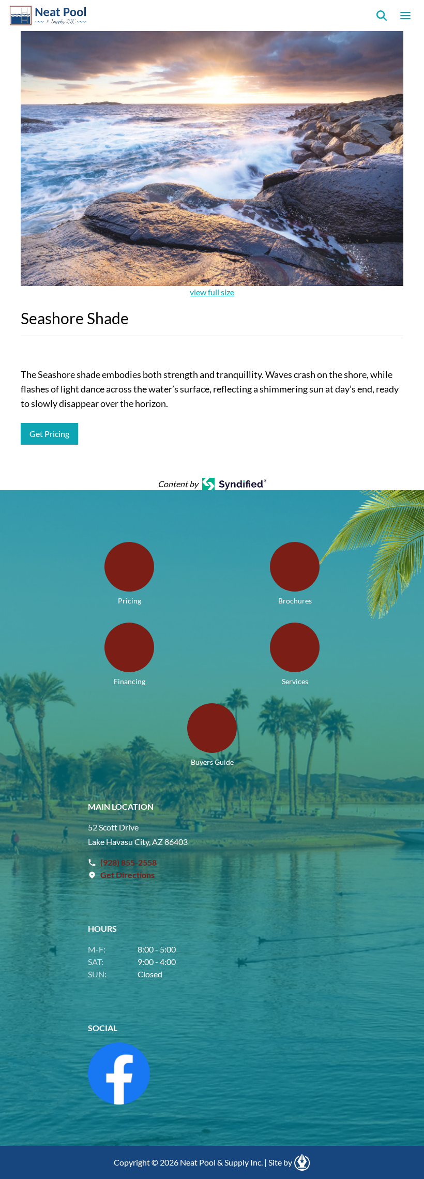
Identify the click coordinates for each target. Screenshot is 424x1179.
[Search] (381, 15)
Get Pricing (49, 434)
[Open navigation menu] (405, 15)
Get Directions (127, 875)
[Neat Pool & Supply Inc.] (48, 15)
